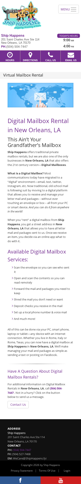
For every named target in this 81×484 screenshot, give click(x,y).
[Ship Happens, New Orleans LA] (27, 15)
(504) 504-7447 (22, 450)
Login (67, 470)
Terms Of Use (47, 470)
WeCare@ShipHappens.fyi (29, 458)
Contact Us (18, 404)
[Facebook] (20, 480)
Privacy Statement (22, 470)
